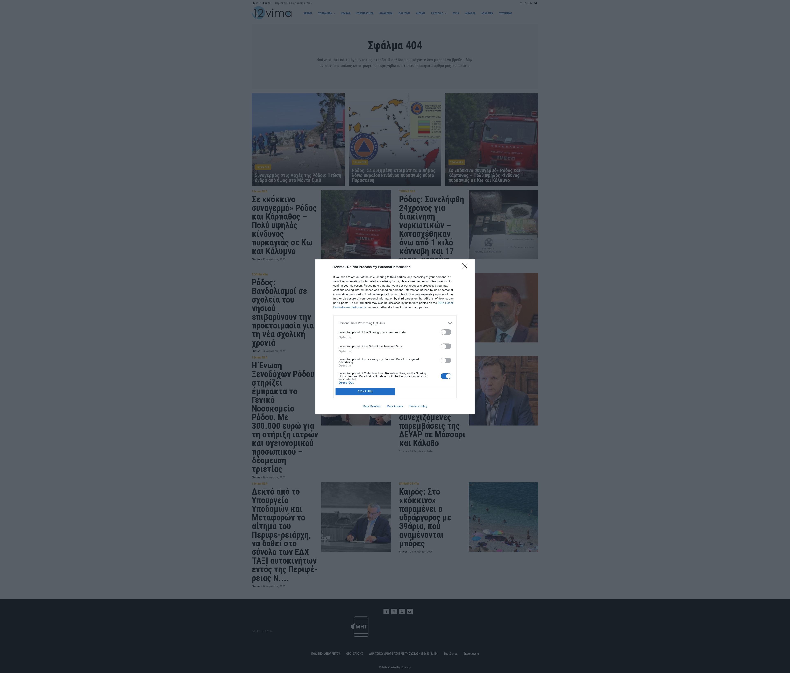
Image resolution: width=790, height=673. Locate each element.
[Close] (466, 267)
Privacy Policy (418, 406)
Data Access (395, 406)
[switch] (446, 332)
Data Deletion (372, 406)
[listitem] (395, 323)
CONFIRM (365, 391)
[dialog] (395, 336)
